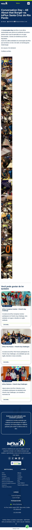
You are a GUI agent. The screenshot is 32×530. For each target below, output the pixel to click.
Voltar (8, 103)
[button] (28, 3)
